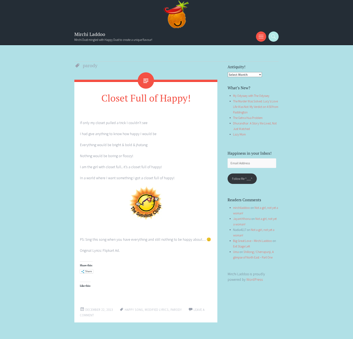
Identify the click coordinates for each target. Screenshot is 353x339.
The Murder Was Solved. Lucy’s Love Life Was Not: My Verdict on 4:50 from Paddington (255, 106)
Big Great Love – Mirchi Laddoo (252, 241)
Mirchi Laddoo (89, 34)
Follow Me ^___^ (242, 179)
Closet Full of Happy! (146, 98)
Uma (236, 252)
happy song (134, 310)
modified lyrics (157, 310)
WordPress (254, 279)
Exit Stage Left (241, 246)
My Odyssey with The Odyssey (251, 96)
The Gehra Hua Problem (248, 118)
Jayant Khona (242, 219)
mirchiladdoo (241, 208)
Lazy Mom (239, 134)
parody (176, 310)
